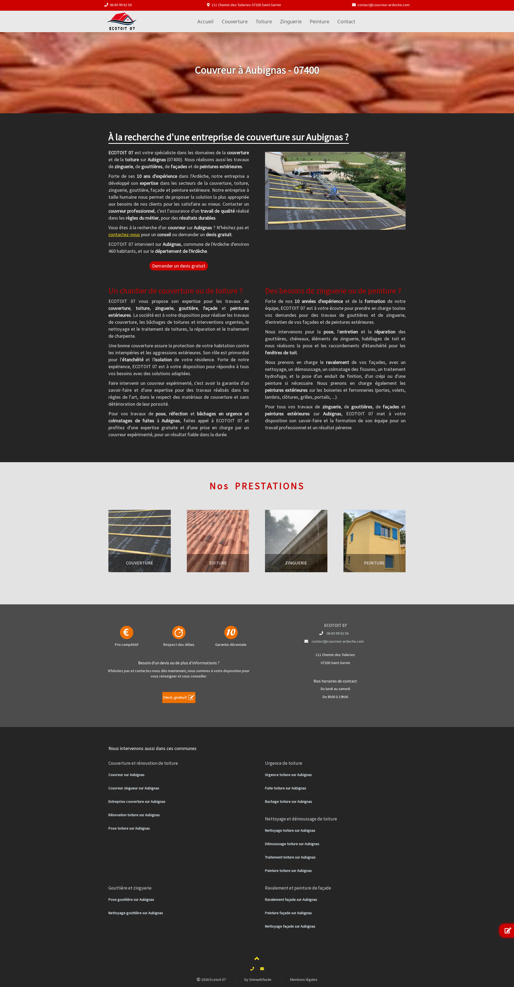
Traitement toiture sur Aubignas (290, 857)
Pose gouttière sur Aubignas (131, 899)
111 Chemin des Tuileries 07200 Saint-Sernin (246, 4)
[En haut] (257, 959)
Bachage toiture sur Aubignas (288, 801)
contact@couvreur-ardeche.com (383, 4)
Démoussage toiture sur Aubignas (292, 843)
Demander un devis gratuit (178, 266)
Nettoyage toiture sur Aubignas (290, 830)
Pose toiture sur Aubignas (129, 828)
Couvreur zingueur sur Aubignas (133, 788)
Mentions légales (304, 979)
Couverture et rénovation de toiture (143, 763)
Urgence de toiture (283, 763)
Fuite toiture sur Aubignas (285, 788)
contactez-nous (124, 234)
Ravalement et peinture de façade (298, 888)
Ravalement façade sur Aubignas (291, 899)
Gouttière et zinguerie (130, 888)
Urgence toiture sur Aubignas (288, 774)
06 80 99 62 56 (121, 4)
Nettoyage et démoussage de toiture (301, 819)
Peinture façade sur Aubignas (288, 912)
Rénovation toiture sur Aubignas (134, 814)
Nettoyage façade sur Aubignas (290, 926)
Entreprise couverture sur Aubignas (136, 801)
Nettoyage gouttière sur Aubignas (135, 912)
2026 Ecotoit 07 (213, 979)
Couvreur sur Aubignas (126, 774)
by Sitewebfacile (257, 979)
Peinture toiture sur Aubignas (288, 870)
